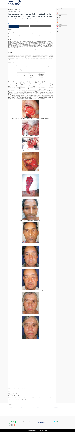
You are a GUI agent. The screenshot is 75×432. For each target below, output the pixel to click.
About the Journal (13, 408)
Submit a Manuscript (23, 408)
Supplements (46, 410)
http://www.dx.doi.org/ (11, 23)
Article (10, 25)
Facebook (60, 28)
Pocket (60, 26)
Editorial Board (12, 410)
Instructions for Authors (39, 4)
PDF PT (60, 13)
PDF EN (60, 15)
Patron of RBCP (12, 413)
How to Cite (60, 22)
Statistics (11, 412)
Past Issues (45, 409)
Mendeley (60, 24)
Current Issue (46, 408)
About (27, 4)
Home (23, 4)
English (58, 0)
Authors (31, 4)
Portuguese (64, 0)
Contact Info (12, 414)
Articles (47, 4)
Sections (11, 411)
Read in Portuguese (61, 8)
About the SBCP (12, 409)
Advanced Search (54, 4)
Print (60, 17)
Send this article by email (62, 19)
